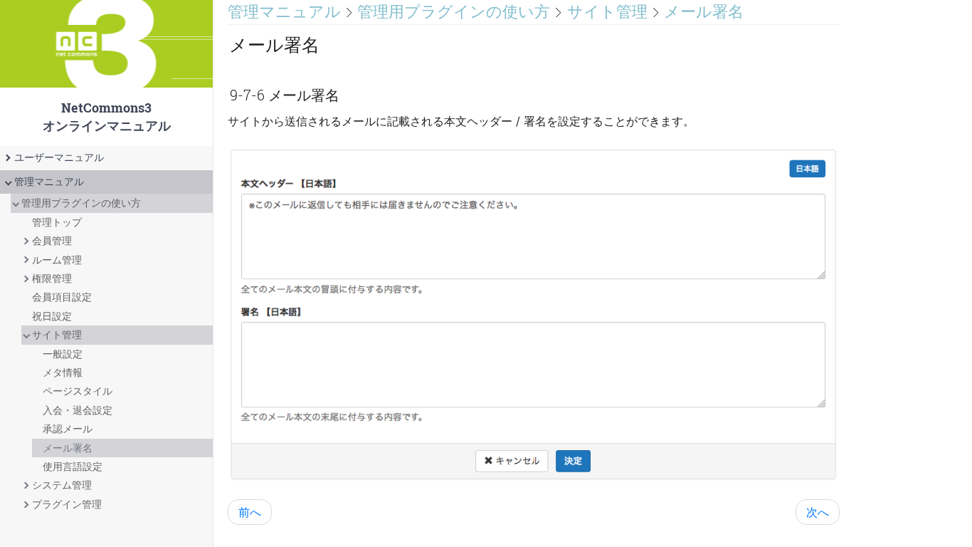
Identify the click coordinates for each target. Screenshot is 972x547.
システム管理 (62, 485)
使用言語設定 (72, 466)
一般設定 (63, 354)
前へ (249, 512)
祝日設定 (52, 316)
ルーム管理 (57, 260)
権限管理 (52, 278)
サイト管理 (57, 334)
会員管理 (52, 240)
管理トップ (57, 222)
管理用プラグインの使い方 (81, 203)
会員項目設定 (62, 297)
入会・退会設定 (77, 410)
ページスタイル (77, 391)
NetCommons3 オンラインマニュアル (106, 73)
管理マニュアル (49, 181)
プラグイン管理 (67, 504)
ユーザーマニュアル (59, 157)
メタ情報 (63, 372)
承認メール (68, 428)
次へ (817, 512)
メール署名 (68, 448)
